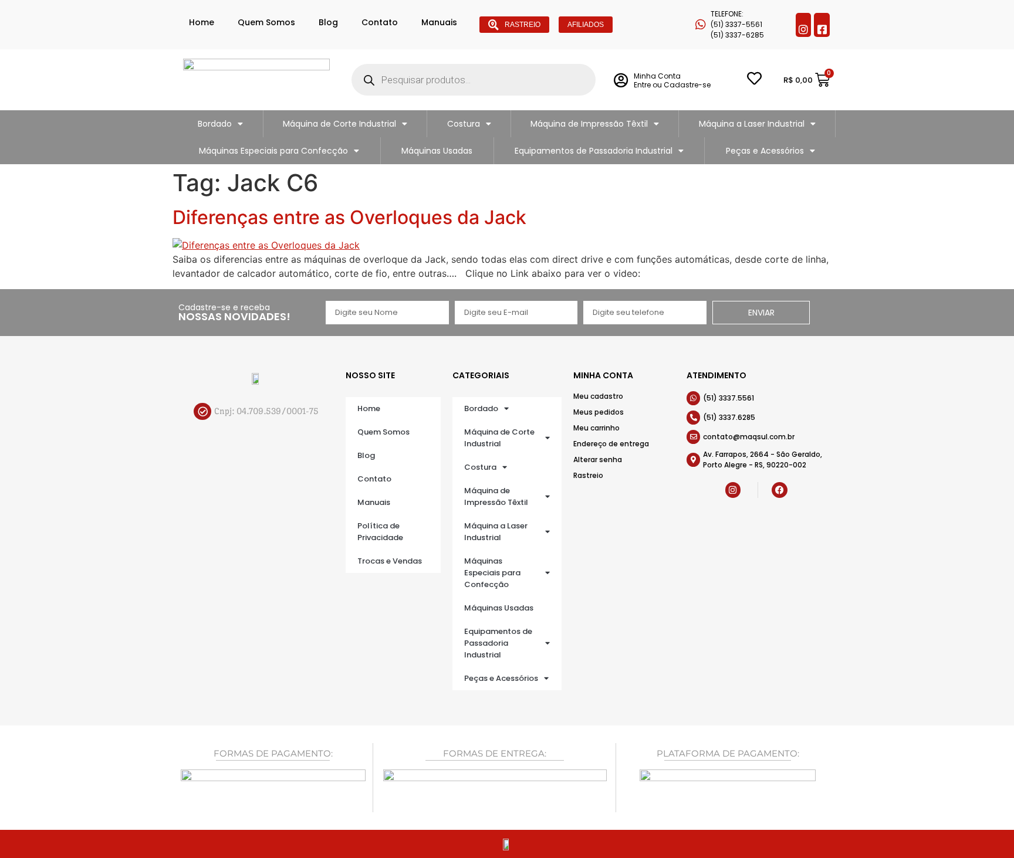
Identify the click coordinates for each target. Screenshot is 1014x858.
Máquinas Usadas (436, 151)
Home (201, 22)
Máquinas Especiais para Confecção (273, 151)
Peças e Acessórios (765, 151)
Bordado (215, 124)
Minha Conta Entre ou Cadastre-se (672, 80)
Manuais (439, 22)
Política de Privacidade (380, 531)
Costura (463, 124)
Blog (328, 22)
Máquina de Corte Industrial (339, 124)
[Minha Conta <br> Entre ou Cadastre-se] (620, 80)
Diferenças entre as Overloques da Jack (349, 217)
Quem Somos (266, 22)
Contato (379, 22)
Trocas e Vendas (389, 561)
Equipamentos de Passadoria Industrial (593, 151)
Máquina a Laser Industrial (752, 124)
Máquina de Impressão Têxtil (589, 124)
